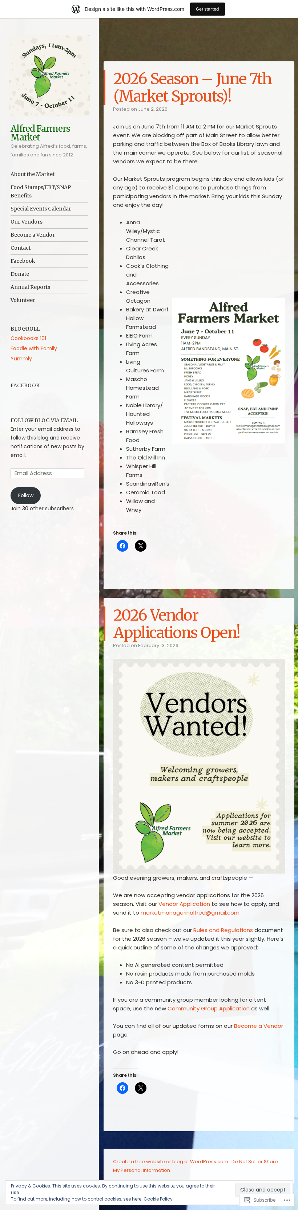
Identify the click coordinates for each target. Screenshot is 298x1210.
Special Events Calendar (41, 208)
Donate (20, 274)
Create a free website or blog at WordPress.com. (171, 1161)
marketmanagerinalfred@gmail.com (190, 912)
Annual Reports (30, 287)
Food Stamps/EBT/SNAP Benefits (41, 191)
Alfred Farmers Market (40, 133)
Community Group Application (209, 1008)
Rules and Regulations (223, 930)
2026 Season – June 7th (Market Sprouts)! (192, 87)
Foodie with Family (34, 348)
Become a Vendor (33, 235)
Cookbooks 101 (28, 338)
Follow (25, 495)
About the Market (33, 174)
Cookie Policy (158, 1199)
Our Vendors (27, 221)
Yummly (21, 358)
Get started (207, 9)
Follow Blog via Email (44, 420)
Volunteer (23, 300)
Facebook (23, 261)
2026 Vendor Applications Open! (176, 624)
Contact (21, 248)
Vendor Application (184, 904)
